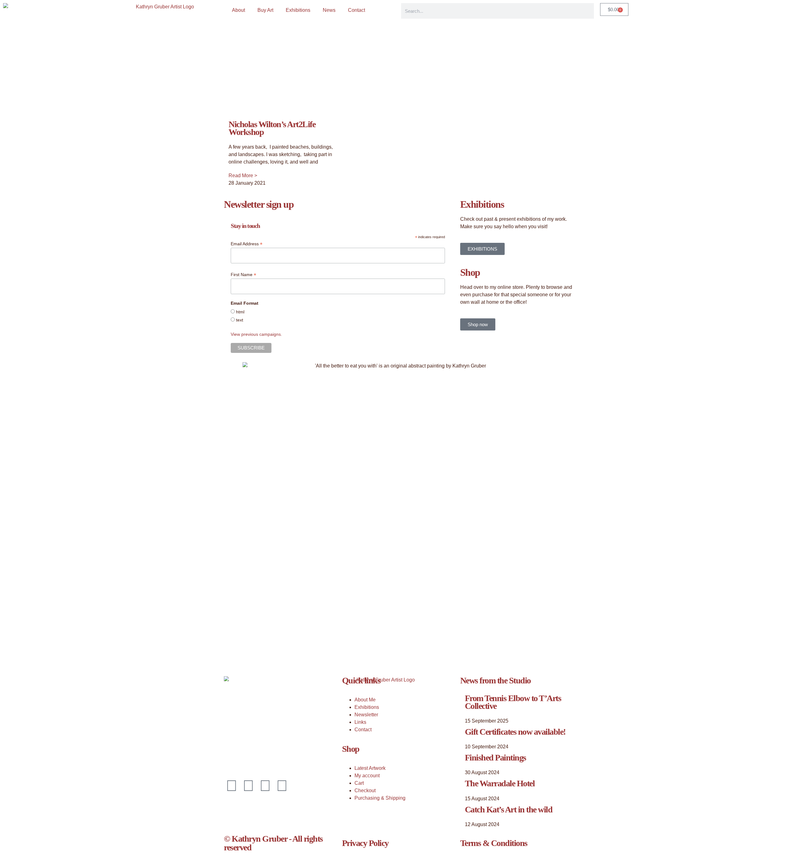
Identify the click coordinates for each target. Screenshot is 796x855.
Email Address (246, 244)
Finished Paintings (495, 757)
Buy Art (265, 10)
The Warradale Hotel (500, 783)
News (329, 10)
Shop (350, 749)
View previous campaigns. (256, 334)
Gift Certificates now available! (515, 732)
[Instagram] (248, 785)
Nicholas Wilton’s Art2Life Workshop (272, 128)
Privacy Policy (365, 843)
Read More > (243, 175)
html (240, 311)
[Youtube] (282, 785)
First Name (243, 275)
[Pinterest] (265, 785)
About (238, 10)
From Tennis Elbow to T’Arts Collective (513, 702)
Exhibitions (298, 10)
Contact (356, 10)
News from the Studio (495, 680)
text (239, 319)
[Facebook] (231, 785)
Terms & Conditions (493, 843)
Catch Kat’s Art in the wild (509, 809)
